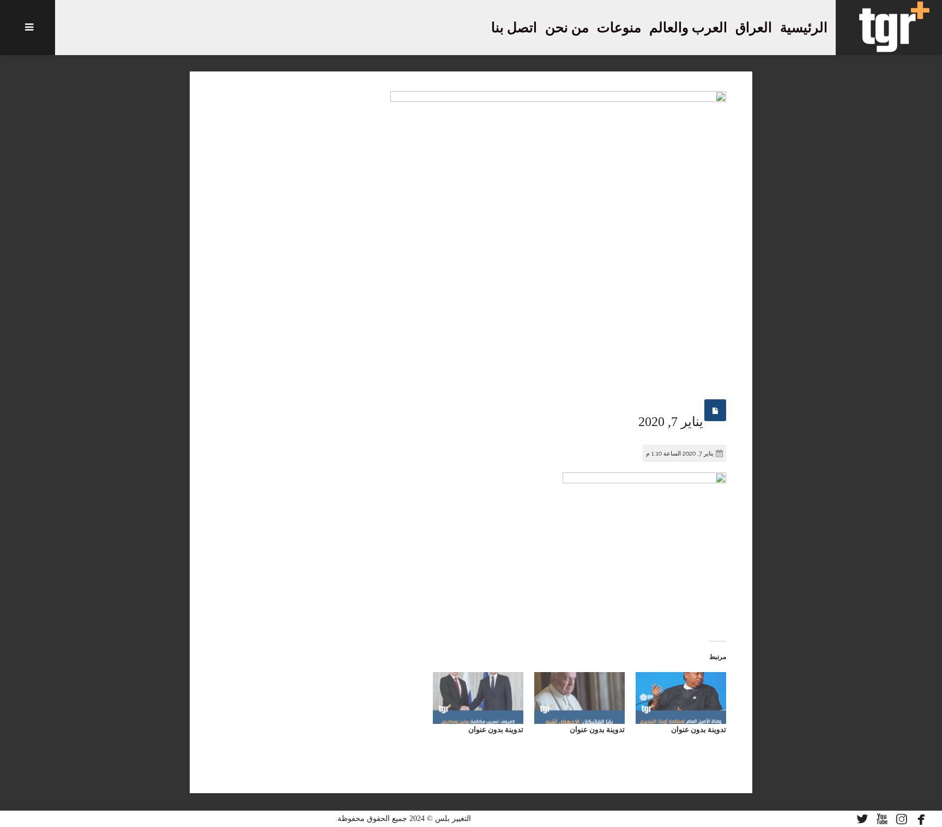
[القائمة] (27, 27)
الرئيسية (804, 27)
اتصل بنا (514, 27)
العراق (753, 27)
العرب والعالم (688, 27)
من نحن (567, 27)
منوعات (619, 27)
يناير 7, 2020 (670, 422)
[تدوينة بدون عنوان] (681, 698)
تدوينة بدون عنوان (698, 729)
